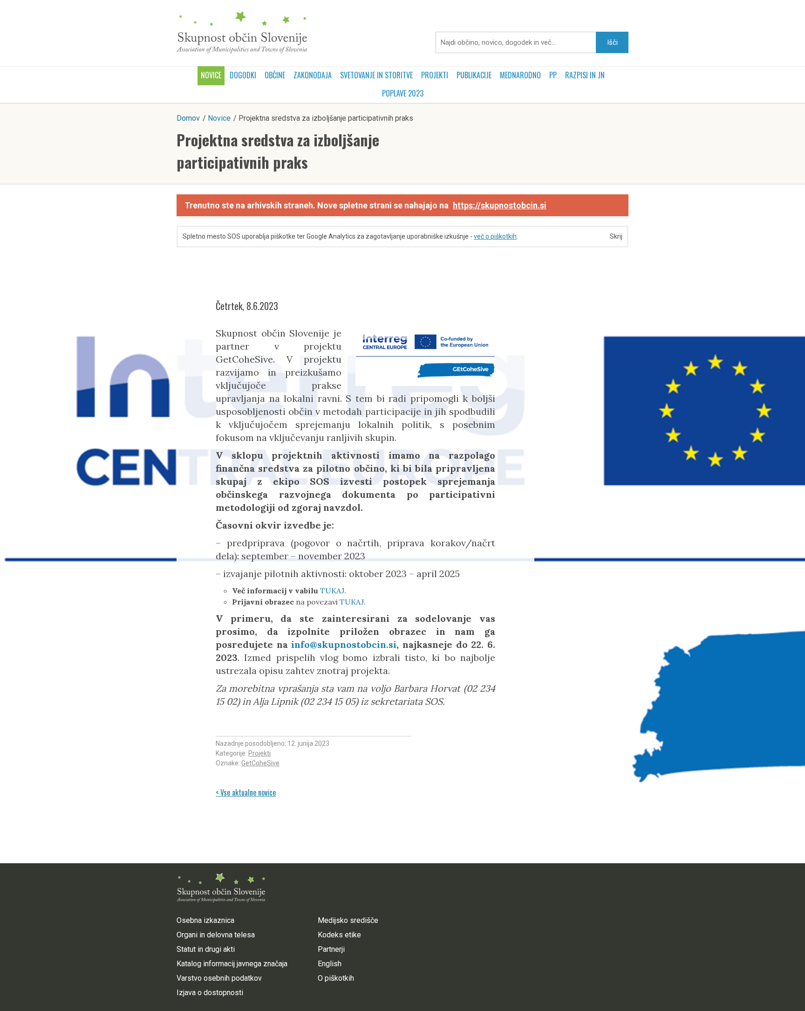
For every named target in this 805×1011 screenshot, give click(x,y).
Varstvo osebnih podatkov (219, 978)
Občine (275, 75)
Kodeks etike (339, 934)
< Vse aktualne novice (246, 792)
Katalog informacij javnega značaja (232, 963)
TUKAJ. (333, 590)
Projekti (434, 75)
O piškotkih (336, 978)
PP (553, 75)
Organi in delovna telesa (216, 934)
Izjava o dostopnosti (210, 992)
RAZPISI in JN (585, 75)
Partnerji (331, 949)
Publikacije (474, 75)
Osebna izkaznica (205, 920)
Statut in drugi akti (206, 949)
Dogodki (243, 75)
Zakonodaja (312, 75)
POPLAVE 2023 (402, 93)
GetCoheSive (260, 763)
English (329, 963)
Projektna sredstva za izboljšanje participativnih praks (278, 151)
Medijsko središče (348, 920)
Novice (211, 75)
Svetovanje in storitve (376, 75)
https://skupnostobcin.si (499, 205)
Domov (188, 118)
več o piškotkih (495, 236)
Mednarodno (520, 75)
